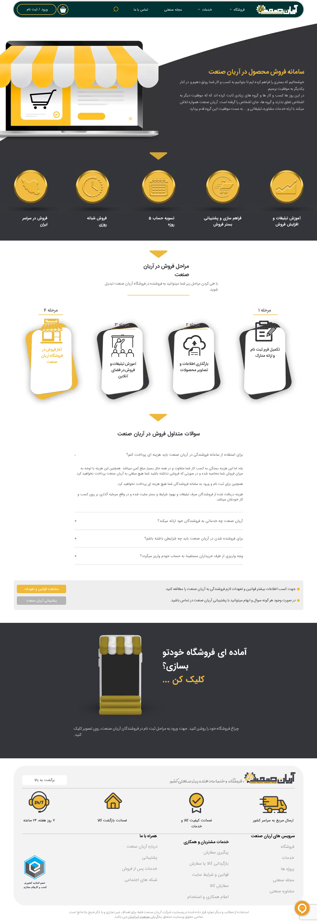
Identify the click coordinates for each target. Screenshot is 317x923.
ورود (44, 9)
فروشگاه (239, 9)
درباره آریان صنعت (142, 846)
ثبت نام (32, 9)
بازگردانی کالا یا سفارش (209, 863)
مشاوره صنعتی (282, 891)
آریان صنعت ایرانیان (143, 917)
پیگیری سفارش (216, 852)
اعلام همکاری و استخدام (208, 897)
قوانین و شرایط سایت (210, 874)
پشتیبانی (149, 857)
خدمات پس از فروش (139, 868)
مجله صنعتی (173, 9)
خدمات (207, 9)
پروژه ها (287, 869)
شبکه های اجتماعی (141, 880)
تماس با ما (141, 9)
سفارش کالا (219, 885)
